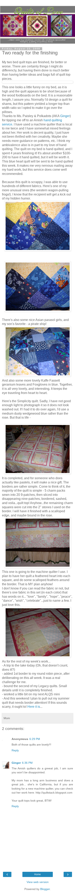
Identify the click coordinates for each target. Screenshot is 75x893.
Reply (15, 750)
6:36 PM (27, 762)
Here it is (33, 706)
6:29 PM (34, 739)
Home (37, 874)
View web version (38, 882)
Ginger (65, 116)
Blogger (45, 889)
